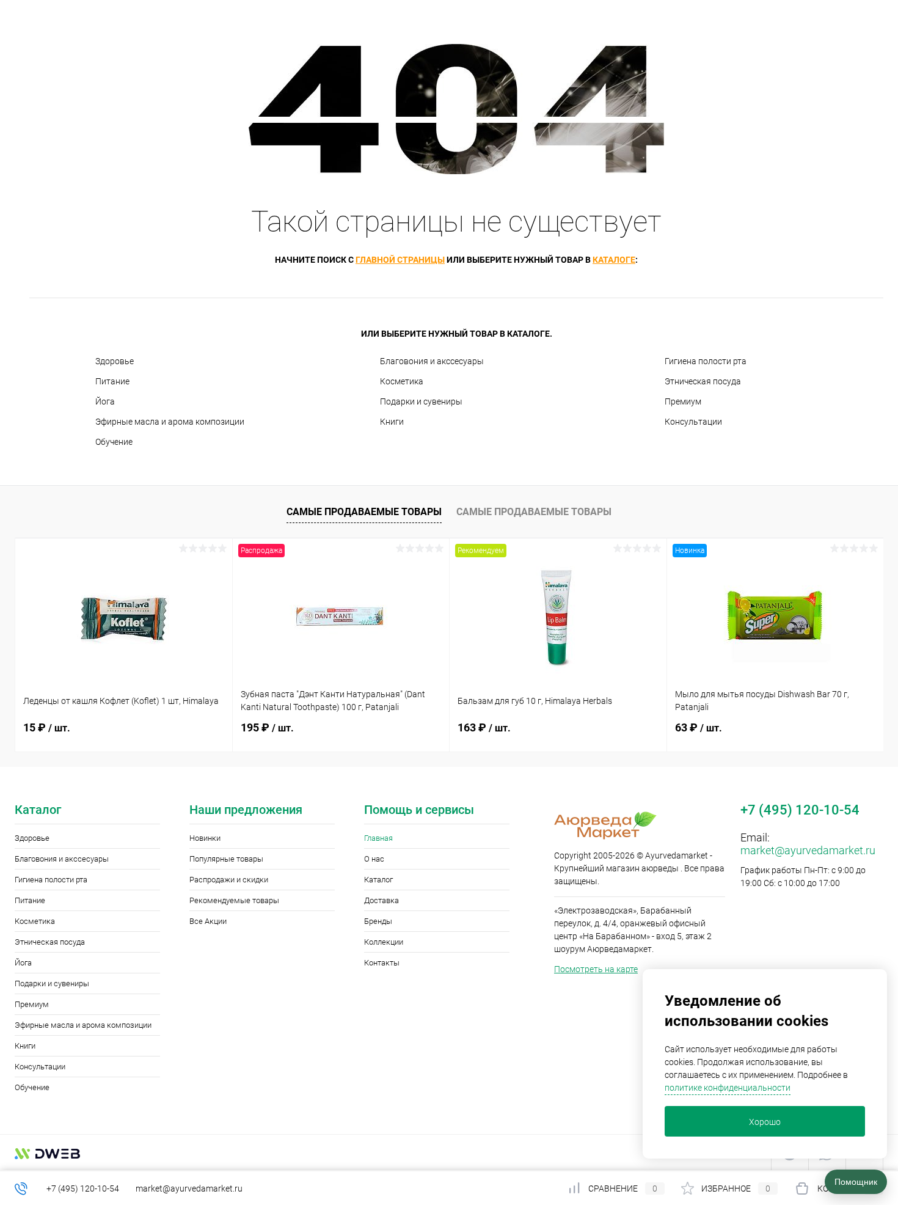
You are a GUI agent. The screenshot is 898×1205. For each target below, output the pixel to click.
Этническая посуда (703, 381)
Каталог (378, 879)
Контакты (382, 962)
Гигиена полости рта (706, 361)
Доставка (381, 900)
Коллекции (383, 942)
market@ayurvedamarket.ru (807, 850)
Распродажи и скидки (228, 879)
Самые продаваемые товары (364, 512)
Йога (105, 401)
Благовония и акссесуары (432, 361)
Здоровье (114, 361)
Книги (392, 422)
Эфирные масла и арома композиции (169, 422)
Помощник (855, 1182)
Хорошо (765, 1122)
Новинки (205, 838)
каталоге (614, 260)
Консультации (693, 422)
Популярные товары (226, 858)
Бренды (378, 921)
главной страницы (400, 260)
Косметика (401, 381)
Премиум (683, 401)
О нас (374, 858)
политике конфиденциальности (727, 1088)
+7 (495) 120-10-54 (82, 1188)
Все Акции (208, 921)
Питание (112, 381)
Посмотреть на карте (596, 969)
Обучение (114, 442)
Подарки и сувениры (421, 401)
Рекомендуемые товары (234, 900)
